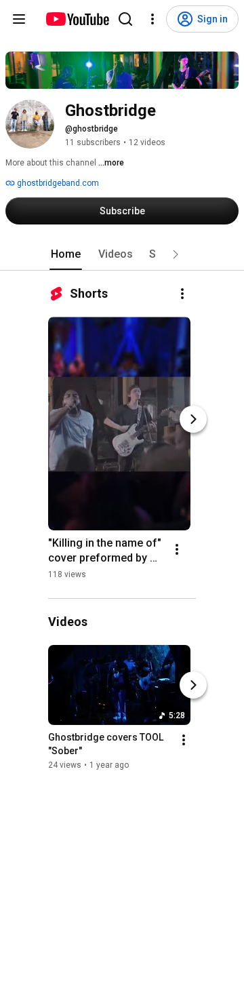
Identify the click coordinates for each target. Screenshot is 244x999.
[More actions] (182, 293)
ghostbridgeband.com (57, 183)
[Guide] (19, 19)
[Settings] (152, 19)
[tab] (65, 254)
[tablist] (122, 254)
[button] (175, 254)
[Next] (193, 419)
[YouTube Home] (77, 19)
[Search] (125, 19)
